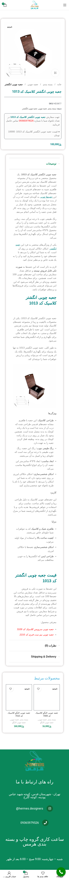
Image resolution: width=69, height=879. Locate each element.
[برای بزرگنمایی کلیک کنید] (55, 73)
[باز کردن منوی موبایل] (64, 5)
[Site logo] (34, 5)
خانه (59, 84)
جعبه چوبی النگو (46, 722)
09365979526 (26, 120)
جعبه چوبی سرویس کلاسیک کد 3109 (35, 629)
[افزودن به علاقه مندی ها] (38, 689)
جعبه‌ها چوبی (46, 197)
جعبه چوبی (32, 84)
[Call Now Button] (61, 871)
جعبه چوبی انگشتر (14, 84)
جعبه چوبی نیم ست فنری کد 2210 (37, 634)
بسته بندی (47, 84)
